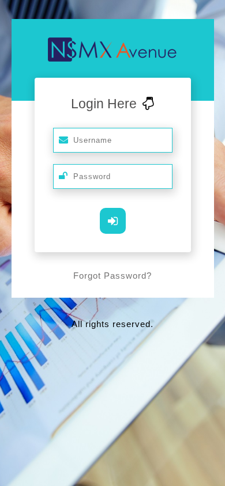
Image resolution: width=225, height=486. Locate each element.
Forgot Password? (112, 275)
